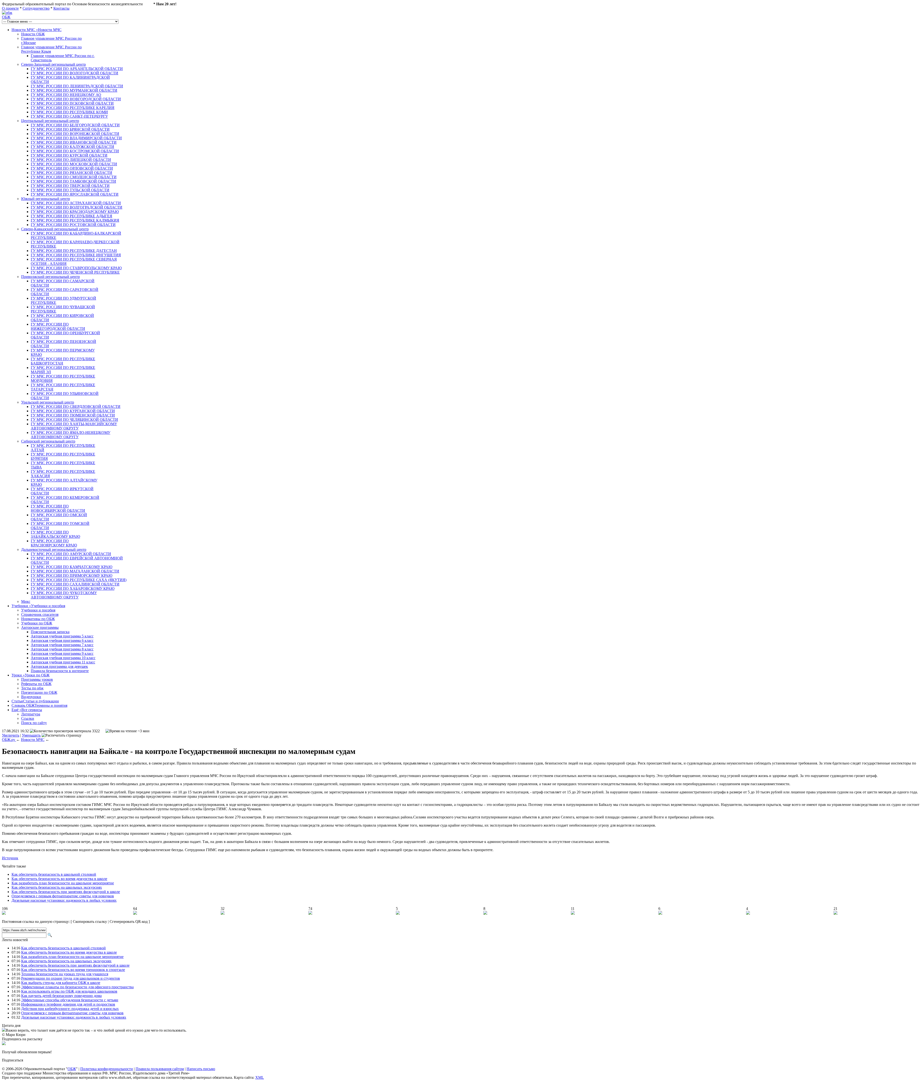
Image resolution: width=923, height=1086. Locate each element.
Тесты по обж (32, 688)
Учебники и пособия (38, 610)
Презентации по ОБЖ (39, 692)
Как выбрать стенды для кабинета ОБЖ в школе (60, 983)
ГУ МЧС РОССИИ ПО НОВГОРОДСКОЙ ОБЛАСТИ (76, 99)
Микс (25, 601)
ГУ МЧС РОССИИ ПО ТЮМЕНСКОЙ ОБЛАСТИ (73, 415)
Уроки (31, 675)
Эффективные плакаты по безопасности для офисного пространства (77, 987)
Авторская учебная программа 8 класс (62, 649)
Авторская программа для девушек (59, 666)
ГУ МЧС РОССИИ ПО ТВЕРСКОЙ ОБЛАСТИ (70, 186)
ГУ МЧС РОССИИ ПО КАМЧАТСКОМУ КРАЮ (71, 567)
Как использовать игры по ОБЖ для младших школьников (69, 991)
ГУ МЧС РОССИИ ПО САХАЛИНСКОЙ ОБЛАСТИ (75, 584)
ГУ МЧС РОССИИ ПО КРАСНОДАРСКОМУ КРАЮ (75, 212)
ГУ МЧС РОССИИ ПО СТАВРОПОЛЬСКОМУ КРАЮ (76, 268)
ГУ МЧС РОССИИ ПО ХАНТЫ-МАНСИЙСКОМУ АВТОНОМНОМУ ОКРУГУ (74, 426)
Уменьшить (31, 735)
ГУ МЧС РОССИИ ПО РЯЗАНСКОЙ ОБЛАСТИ (71, 173)
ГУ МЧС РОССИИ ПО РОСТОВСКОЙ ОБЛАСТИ (73, 225)
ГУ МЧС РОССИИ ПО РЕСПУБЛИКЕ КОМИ (69, 112)
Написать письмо (201, 1069)
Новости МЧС (37, 30)
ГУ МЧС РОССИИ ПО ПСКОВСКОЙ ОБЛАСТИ (72, 103)
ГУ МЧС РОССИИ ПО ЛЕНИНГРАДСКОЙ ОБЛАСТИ (77, 86)
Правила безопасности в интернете (60, 671)
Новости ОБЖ (33, 34)
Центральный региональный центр (50, 121)
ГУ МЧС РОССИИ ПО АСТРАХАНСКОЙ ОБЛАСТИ (76, 203)
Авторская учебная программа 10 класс (63, 658)
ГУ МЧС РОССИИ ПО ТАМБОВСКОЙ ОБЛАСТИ (73, 181)
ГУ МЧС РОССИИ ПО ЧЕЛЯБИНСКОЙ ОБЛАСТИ (74, 420)
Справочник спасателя (39, 614)
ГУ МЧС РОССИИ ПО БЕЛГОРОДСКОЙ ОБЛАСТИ (75, 125)
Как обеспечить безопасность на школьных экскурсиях (57, 887)
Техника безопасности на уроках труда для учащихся (64, 974)
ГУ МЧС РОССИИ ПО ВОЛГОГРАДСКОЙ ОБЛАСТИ (76, 207)
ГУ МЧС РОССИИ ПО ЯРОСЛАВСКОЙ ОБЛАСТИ (74, 194)
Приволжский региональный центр (50, 277)
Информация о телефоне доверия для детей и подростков (68, 1004)
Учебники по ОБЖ (36, 623)
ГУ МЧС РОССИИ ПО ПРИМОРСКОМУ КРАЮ (71, 575)
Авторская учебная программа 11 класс (63, 662)
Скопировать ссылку (90, 921)
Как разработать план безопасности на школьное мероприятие (63, 883)
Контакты (61, 8)
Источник (10, 858)
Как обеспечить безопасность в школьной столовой (54, 874)
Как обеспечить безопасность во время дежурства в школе (59, 879)
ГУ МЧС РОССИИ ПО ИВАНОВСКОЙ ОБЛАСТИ (74, 142)
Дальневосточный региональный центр (53, 549)
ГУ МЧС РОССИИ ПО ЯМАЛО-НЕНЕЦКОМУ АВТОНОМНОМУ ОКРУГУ (70, 435)
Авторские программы (40, 627)
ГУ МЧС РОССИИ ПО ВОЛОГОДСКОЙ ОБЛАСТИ (74, 73)
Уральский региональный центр (47, 402)
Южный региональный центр (45, 199)
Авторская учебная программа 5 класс (62, 636)
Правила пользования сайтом (160, 1069)
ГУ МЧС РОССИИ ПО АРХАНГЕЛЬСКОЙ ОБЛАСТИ (77, 69)
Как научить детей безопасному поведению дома (61, 996)
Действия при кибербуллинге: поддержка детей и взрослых (70, 1009)
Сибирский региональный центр (48, 441)
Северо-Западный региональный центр (53, 64)
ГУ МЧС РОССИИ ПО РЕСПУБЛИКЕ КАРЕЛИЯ (72, 108)
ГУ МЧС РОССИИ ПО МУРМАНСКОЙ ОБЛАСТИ (74, 90)
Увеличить (10, 735)
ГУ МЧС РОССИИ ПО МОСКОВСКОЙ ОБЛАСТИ (74, 164)
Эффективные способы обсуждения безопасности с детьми (69, 1000)
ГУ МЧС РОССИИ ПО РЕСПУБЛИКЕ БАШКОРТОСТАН (63, 361)
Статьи (35, 701)
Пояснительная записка (50, 632)
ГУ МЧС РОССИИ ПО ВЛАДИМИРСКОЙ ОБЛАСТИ (76, 138)
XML (259, 1077)
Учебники (38, 606)
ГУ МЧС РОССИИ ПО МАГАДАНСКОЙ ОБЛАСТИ (75, 571)
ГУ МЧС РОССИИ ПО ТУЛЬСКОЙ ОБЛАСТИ (70, 190)
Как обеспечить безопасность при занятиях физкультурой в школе (66, 892)
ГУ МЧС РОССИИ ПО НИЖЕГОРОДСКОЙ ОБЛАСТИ (58, 326)
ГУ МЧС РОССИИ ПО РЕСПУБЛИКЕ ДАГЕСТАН (74, 251)
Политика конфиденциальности (106, 1069)
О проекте (10, 8)
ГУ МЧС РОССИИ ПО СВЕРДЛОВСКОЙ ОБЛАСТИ (75, 407)
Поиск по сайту (34, 723)
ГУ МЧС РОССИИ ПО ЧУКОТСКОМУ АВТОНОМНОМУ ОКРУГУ (64, 595)
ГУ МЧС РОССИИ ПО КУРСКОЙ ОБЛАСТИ (69, 155)
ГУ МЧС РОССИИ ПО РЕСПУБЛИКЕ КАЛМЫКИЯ (75, 220)
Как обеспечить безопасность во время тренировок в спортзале (73, 970)
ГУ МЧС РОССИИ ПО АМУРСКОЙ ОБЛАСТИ (71, 554)
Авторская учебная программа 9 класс (62, 653)
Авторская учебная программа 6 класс (62, 640)
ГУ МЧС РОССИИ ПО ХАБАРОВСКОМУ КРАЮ (72, 588)
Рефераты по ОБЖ (36, 684)
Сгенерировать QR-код (129, 921)
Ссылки (27, 718)
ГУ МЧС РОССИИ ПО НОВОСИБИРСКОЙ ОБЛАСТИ (58, 508)
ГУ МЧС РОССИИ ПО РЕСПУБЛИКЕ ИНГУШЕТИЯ (76, 255)
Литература (30, 714)
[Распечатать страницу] (61, 735)
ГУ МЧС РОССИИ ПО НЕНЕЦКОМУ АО (66, 95)
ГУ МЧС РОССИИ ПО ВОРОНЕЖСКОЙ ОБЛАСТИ (75, 134)
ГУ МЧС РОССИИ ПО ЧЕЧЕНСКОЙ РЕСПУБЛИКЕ (75, 272)
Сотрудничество (36, 8)
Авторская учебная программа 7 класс (62, 645)
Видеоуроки (31, 697)
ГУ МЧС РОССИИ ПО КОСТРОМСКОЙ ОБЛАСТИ (75, 151)
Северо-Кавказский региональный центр (55, 229)
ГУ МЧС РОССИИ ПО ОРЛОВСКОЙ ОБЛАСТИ (72, 168)
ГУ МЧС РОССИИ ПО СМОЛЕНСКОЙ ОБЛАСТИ (74, 177)
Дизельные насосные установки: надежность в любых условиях (64, 900)
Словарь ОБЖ (39, 705)
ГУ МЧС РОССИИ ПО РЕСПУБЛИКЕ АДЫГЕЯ (71, 216)
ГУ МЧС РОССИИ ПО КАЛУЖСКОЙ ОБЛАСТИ (72, 147)
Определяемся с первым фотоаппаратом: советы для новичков (63, 896)
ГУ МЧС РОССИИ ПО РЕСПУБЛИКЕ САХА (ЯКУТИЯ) (78, 580)
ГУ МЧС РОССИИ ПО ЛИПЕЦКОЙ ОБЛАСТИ (71, 160)
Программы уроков (37, 679)
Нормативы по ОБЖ (38, 619)
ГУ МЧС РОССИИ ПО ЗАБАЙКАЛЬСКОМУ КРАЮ (55, 534)
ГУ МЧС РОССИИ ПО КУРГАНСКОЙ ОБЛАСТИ (73, 411)
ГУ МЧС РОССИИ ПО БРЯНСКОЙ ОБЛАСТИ (70, 129)
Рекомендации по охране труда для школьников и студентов (70, 978)
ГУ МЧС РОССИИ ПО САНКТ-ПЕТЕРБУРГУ (69, 116)
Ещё (27, 710)
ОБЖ (6, 17)
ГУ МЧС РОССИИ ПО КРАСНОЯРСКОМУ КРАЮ (54, 543)
